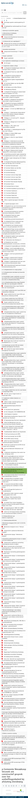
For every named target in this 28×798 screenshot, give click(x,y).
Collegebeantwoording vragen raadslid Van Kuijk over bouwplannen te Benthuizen (14, 312)
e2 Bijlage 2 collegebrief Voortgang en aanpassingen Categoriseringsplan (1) (13, 100)
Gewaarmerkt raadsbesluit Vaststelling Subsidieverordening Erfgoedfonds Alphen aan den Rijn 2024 (13, 717)
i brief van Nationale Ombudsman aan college (12, 449)
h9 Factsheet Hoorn (9, 184)
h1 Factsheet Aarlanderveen (11, 166)
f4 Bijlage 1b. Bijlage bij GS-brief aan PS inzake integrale (13, 122)
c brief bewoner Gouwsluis (10, 414)
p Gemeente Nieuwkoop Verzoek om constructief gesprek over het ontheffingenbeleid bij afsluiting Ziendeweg (13, 471)
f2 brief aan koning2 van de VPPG (12, 436)
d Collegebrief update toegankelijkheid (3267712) (13, 80)
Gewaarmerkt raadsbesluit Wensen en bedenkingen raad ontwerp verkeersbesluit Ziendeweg (12, 617)
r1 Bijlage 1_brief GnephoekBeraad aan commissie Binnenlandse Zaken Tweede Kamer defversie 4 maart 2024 (13, 250)
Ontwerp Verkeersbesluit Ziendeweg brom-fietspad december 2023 (14, 631)
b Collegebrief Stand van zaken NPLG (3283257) (12, 72)
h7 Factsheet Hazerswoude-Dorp (12, 179)
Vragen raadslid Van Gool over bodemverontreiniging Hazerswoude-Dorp (12, 303)
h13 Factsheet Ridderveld (10, 193)
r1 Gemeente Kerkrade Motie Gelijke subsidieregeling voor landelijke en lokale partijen (12, 485)
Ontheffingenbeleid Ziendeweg (12, 634)
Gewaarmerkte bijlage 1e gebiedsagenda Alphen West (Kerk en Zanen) (13, 571)
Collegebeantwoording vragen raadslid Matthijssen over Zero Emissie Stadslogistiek (13, 333)
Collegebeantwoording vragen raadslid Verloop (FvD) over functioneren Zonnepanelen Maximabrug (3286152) (13, 385)
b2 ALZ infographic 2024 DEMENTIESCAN (14, 412)
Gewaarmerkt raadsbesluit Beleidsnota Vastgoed (13, 531)
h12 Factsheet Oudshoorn (10, 191)
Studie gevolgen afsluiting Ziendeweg (13, 645)
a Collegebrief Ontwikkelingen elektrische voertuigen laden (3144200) (13, 68)
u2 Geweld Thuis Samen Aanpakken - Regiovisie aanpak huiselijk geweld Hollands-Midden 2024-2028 (13, 504)
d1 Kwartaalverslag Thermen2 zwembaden (15, 420)
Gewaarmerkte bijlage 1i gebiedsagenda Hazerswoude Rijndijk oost (13, 587)
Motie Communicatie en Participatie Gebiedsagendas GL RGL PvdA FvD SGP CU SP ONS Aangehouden (13, 548)
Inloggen (20, 797)
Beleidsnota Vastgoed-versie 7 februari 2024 (13, 527)
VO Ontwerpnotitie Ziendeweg (11, 656)
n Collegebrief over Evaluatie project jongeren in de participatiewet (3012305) (12, 226)
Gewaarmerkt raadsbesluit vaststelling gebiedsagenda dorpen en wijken (12, 543)
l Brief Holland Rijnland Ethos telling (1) (14, 467)
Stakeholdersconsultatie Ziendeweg (13, 654)
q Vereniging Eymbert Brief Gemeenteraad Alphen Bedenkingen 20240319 (13, 475)
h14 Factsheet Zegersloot (10, 195)
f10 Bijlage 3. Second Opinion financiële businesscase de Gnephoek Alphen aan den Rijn (14, 147)
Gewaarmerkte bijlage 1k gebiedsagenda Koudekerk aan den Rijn (13, 595)
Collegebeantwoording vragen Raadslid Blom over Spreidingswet (13, 286)
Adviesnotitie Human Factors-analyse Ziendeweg (12, 637)
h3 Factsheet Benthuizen (10, 170)
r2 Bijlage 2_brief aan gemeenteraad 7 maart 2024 (12, 254)
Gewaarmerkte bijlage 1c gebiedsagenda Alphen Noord (13, 564)
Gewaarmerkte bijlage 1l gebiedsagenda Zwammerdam (13, 598)
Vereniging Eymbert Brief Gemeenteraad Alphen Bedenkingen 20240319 (13, 663)
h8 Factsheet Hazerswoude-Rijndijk (13, 182)
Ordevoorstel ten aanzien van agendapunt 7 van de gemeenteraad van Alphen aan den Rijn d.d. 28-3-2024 (14, 45)
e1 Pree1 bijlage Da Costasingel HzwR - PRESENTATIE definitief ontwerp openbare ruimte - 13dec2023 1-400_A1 (13, 428)
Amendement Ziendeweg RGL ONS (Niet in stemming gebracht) (13, 621)
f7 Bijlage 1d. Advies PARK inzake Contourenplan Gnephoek (11, 134)
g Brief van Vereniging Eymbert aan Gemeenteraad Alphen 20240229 (12, 441)
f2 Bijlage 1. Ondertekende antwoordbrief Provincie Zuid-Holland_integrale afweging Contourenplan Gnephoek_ (13, 114)
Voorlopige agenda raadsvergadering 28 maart (13, 23)
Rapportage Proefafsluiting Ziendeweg (13, 652)
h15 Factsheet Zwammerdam (11, 197)
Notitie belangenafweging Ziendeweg (13, 628)
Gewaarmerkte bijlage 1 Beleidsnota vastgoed (12, 535)
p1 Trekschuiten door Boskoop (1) (12, 240)
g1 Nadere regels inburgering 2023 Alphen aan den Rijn (14, 158)
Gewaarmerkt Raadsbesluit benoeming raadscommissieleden (13, 37)
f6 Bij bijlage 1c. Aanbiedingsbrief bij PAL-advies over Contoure (14, 130)
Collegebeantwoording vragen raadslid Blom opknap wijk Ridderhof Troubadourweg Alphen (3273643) (13, 323)
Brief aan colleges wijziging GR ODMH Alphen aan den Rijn (12, 695)
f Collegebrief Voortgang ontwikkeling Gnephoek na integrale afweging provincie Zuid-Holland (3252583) (12, 105)
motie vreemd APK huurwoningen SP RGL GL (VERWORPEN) (13, 763)
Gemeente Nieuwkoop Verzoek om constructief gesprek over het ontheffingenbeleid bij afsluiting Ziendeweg (13, 672)
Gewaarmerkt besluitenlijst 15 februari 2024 (13, 52)
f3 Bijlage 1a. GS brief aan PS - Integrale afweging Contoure (13, 118)
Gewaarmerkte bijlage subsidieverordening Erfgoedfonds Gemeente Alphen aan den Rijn (14, 722)
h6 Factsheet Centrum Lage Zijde (12, 177)
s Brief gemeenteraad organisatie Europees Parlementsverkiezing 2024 (14, 266)
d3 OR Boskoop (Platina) (10, 89)
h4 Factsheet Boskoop (9, 172)
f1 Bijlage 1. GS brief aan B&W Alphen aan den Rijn (13, 109)
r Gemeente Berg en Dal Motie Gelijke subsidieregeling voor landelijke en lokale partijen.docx (12, 480)
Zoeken (2, 10)
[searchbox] (12, 12)
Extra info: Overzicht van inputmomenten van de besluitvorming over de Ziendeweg (13, 659)
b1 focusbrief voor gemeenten (11, 409)
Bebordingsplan (8, 647)
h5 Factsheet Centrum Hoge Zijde (12, 175)
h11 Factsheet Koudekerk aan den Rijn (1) (14, 188)
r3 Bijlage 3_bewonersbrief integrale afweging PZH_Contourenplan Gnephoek (12, 258)
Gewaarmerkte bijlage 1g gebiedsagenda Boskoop (13, 579)
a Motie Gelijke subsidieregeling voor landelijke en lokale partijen (12, 402)
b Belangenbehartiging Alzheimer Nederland (11, 406)
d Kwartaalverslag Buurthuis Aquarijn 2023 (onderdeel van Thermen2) (14, 417)
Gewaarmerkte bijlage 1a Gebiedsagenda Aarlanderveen (13, 556)
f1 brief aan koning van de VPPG (12, 434)
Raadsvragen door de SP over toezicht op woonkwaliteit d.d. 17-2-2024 (13, 341)
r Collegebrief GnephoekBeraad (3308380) (14, 246)
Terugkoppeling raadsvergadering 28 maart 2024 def (14, 27)
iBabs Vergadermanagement (8, 797)
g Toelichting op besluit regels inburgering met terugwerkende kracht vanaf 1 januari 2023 (14, 155)
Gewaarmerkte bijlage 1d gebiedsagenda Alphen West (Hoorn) (13, 568)
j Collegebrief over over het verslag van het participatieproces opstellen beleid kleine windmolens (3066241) (14, 207)
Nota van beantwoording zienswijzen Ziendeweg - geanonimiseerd (12, 625)
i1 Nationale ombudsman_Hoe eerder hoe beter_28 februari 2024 (13, 453)
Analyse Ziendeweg (9, 641)
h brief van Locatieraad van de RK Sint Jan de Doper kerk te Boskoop (13, 445)
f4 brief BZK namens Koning (11, 438)
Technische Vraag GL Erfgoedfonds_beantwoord (8, 729)
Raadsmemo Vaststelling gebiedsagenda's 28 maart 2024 (13, 552)
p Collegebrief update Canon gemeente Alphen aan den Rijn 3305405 (13, 236)
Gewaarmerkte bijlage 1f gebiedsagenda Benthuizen (13, 575)
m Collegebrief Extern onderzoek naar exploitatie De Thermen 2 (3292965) (13, 222)
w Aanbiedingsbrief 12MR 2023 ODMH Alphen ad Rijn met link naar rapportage (13, 508)
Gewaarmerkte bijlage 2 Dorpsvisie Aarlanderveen (12, 602)
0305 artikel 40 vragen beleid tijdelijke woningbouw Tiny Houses (13, 349)
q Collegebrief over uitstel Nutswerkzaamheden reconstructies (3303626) (13, 243)
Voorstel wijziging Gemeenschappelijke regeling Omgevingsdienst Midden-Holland (13, 703)
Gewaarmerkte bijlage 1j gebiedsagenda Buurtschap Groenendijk (13, 591)
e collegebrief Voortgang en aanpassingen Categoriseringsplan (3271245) (13, 92)
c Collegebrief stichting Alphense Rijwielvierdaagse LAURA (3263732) (11, 76)
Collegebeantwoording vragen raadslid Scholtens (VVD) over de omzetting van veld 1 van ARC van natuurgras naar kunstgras (13, 374)
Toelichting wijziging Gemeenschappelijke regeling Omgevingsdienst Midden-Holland (13, 699)
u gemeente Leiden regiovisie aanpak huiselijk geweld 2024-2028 (12, 494)
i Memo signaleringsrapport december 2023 (13, 200)
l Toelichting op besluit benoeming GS (14, 219)
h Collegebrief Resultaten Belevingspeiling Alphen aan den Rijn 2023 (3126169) (13, 162)
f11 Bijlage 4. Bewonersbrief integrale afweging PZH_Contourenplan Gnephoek (12, 151)
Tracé (5, 650)
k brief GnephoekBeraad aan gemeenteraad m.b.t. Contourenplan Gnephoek (14, 464)
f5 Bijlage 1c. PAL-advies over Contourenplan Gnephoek (10, 126)
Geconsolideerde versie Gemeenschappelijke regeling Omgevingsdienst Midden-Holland (14, 708)
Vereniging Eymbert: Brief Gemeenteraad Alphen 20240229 (13, 667)
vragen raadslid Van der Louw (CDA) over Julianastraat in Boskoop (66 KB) (13, 295)
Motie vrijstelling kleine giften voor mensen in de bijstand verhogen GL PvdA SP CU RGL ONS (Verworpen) (14, 754)
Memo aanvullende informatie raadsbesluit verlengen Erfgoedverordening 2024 (14, 726)
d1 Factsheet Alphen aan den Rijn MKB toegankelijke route (12, 84)
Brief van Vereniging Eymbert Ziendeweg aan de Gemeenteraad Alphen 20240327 (13, 676)
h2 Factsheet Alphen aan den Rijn (12, 168)
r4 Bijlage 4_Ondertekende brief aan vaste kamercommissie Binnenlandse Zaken (13, 262)
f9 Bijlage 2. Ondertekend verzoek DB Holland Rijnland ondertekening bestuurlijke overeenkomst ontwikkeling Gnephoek (13, 142)
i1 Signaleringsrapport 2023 (11, 204)
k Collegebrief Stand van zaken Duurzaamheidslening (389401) (11, 216)
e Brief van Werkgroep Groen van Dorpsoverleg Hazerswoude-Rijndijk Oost (12, 423)
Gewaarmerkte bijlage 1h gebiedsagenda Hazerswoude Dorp (13, 583)
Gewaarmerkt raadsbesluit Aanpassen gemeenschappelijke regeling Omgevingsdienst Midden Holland (14, 687)
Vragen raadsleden (8, 58)
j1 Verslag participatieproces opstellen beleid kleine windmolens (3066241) (13, 212)
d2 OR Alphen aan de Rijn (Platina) (12, 87)
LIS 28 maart (7, 63)
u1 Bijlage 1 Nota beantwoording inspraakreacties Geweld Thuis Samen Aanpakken (11, 498)
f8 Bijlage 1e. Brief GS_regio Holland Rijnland (12, 138)
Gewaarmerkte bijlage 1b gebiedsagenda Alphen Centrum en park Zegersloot (13, 560)
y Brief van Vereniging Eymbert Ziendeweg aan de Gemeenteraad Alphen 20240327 (13, 512)
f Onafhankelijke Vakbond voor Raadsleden (15, 432)
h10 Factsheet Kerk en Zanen (11, 186)
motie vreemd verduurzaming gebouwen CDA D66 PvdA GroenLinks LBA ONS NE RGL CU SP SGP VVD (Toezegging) (14, 743)
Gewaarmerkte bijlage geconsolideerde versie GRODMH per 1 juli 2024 (13, 691)
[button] (25, 12)
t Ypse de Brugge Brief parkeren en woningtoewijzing (12, 490)
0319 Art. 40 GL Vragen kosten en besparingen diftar (11, 394)
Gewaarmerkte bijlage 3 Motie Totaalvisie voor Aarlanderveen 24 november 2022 (13, 606)
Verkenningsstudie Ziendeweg (11, 643)
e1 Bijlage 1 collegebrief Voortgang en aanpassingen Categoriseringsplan (13, 96)
